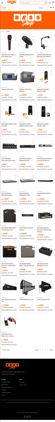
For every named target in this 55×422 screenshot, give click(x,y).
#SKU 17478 (4, 262)
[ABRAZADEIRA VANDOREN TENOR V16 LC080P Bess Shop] (9, 112)
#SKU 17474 (21, 262)
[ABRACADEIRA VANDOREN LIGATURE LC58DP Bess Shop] (45, 77)
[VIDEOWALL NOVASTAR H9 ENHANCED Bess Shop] (27, 77)
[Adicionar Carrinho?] (15, 37)
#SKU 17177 (39, 87)
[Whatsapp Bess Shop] (30, 417)
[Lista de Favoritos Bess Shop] (50, 3)
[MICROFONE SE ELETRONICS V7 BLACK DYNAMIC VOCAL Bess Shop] (9, 42)
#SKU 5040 (21, 53)
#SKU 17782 (4, 156)
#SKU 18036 (4, 53)
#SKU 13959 (39, 297)
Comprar (9, 49)
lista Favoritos (24, 385)
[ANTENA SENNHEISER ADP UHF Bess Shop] (27, 287)
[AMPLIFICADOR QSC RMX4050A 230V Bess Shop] (9, 287)
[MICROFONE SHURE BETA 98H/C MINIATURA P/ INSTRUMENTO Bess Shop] (45, 42)
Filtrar (4, 8)
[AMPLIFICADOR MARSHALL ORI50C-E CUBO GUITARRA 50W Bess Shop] (27, 251)
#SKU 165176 (22, 156)
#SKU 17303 (21, 226)
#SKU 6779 (39, 262)
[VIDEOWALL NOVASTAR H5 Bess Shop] (9, 77)
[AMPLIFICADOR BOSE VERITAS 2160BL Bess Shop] (45, 181)
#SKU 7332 (3, 332)
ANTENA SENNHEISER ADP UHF (26, 299)
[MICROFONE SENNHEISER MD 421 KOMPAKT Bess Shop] (27, 42)
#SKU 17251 (3, 226)
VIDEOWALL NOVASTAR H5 (7, 89)
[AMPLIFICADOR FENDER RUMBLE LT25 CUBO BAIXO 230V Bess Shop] (9, 216)
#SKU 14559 (39, 156)
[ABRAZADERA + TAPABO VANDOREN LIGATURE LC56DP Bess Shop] (27, 112)
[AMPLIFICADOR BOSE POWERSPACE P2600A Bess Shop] (9, 181)
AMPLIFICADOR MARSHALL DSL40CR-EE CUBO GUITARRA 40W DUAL (8, 265)
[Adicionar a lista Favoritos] (15, 40)
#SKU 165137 (22, 191)
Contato (3, 395)
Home (2, 31)
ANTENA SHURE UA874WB (43, 299)
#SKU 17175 (21, 122)
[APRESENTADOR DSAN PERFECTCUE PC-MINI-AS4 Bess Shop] (9, 322)
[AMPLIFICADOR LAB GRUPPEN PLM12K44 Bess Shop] (27, 216)
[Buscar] (45, 2)
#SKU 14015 (3, 191)
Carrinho (22, 382)
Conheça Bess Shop (5, 382)
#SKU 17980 (4, 297)
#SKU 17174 (39, 122)
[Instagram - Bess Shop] (27, 417)
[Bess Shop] (12, 3)
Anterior (36, 350)
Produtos (8, 31)
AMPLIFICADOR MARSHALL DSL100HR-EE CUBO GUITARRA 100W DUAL (44, 230)
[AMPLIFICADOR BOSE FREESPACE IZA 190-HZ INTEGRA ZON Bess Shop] (45, 146)
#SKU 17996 (39, 191)
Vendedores (3, 390)
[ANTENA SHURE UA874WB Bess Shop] (45, 287)
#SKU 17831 (21, 87)
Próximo (51, 350)
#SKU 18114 (21, 297)
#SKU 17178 (3, 122)
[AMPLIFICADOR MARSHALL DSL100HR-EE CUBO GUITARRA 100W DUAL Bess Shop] (45, 216)
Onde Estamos (4, 384)
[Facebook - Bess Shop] (25, 417)
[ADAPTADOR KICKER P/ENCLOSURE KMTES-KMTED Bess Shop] (9, 146)
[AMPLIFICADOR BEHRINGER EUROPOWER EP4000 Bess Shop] (27, 146)
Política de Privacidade (6, 387)
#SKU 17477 (39, 226)
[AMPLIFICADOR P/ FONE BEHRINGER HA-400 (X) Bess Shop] (45, 251)
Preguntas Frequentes (6, 392)
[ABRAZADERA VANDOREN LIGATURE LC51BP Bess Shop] (45, 112)
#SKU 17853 (39, 53)
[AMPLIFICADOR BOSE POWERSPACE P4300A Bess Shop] (27, 181)
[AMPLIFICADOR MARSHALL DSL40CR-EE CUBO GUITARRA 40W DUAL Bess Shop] (9, 251)
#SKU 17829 (4, 87)
